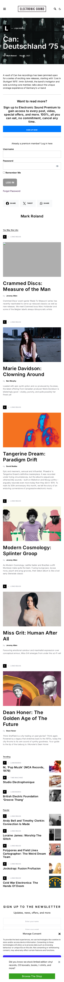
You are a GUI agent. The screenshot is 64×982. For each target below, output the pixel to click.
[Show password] (57, 166)
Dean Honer (11, 731)
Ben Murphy (11, 381)
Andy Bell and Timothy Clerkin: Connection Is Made (24, 822)
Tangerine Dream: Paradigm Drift (24, 457)
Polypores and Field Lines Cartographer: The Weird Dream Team (24, 853)
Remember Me (13, 172)
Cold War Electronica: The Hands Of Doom (20, 884)
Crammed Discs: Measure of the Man (27, 286)
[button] (59, 933)
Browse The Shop (32, 976)
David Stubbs (11, 466)
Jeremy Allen (11, 296)
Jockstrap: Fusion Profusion (22, 868)
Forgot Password (11, 191)
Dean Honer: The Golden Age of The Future (25, 718)
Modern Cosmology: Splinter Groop (27, 550)
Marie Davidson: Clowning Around (23, 371)
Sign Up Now (32, 130)
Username (8, 149)
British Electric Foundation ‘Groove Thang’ (20, 798)
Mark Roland (11, 56)
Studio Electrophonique (19, 782)
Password (8, 161)
